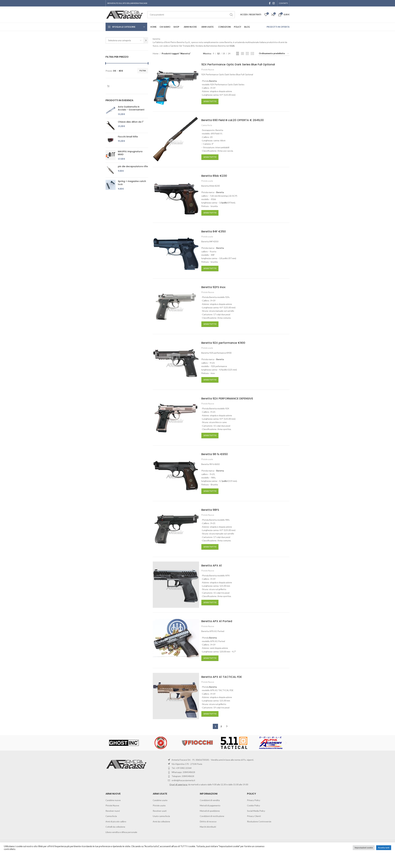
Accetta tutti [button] (383, 847)
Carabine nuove (113, 800)
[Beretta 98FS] (176, 529)
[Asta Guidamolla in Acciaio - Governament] (111, 110)
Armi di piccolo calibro (116, 821)
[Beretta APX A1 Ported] (176, 640)
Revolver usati (159, 811)
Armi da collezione (161, 821)
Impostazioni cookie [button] (364, 847)
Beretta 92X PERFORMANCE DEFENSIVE (227, 398)
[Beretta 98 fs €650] (176, 473)
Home (155, 53)
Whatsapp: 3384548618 (183, 772)
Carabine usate (160, 800)
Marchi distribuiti (208, 826)
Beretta (213, 81)
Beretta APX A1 (211, 565)
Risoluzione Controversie (259, 821)
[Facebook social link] (270, 3)
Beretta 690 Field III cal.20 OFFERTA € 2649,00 (232, 120)
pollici (225, 202)
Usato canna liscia (161, 816)
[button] (109, 743)
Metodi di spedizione (210, 811)
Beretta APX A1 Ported (216, 621)
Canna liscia (206, 125)
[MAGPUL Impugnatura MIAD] (111, 155)
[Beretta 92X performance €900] (176, 362)
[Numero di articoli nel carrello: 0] (108, 86)
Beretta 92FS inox (213, 287)
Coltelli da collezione (115, 826)
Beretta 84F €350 (213, 231)
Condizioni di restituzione (212, 816)
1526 (231, 45)
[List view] (237, 54)
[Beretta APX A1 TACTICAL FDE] (176, 696)
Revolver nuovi (113, 811)
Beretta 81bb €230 (214, 176)
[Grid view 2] (242, 54)
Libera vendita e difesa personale (121, 832)
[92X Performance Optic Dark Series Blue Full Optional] (176, 83)
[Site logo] (125, 14)
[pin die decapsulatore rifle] (111, 170)
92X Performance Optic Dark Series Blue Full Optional (238, 64)
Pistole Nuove (207, 69)
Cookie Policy (253, 805)
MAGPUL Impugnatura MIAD (130, 153)
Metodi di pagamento (210, 805)
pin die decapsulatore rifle (133, 166)
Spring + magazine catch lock (132, 183)
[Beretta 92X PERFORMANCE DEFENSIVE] (176, 417)
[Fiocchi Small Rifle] (111, 140)
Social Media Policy (256, 811)
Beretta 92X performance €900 (223, 343)
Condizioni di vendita (210, 800)
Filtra (142, 70)
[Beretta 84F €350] (176, 250)
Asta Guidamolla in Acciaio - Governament (131, 108)
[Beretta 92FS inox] (176, 306)
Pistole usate (207, 181)
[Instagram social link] (274, 3)
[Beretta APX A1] (176, 585)
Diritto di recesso (208, 821)
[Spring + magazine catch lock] (111, 185)
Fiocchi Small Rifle (128, 136)
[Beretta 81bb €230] (176, 195)
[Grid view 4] (252, 54)
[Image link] (127, 764)
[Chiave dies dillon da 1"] (111, 125)
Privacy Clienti (254, 816)
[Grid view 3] (247, 54)
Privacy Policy (253, 800)
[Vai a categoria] (146, 40)
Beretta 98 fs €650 (214, 454)
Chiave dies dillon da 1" (130, 121)
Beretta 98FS (210, 510)
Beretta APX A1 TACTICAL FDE (221, 677)
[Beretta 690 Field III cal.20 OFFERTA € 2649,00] (176, 139)
